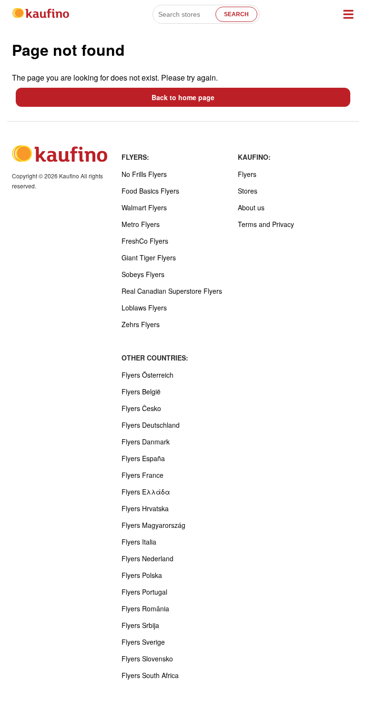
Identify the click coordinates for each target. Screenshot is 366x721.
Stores (247, 191)
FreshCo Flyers (145, 241)
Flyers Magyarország (153, 525)
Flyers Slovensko (147, 658)
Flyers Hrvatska (145, 508)
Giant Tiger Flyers (149, 257)
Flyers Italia (139, 541)
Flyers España (143, 458)
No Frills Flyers (144, 174)
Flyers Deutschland (151, 425)
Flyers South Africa (150, 675)
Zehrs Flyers (141, 324)
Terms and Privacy (266, 224)
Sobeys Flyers (143, 274)
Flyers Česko (141, 408)
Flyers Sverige (143, 642)
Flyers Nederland (147, 558)
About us (251, 207)
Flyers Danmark (146, 441)
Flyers (247, 174)
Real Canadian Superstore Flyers (172, 291)
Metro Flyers (141, 224)
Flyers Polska (142, 575)
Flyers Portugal (144, 592)
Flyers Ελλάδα (146, 491)
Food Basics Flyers (150, 191)
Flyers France (142, 475)
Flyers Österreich (147, 375)
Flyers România (145, 608)
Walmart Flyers (144, 207)
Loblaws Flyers (144, 307)
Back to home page (183, 97)
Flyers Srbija (140, 625)
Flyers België (141, 391)
